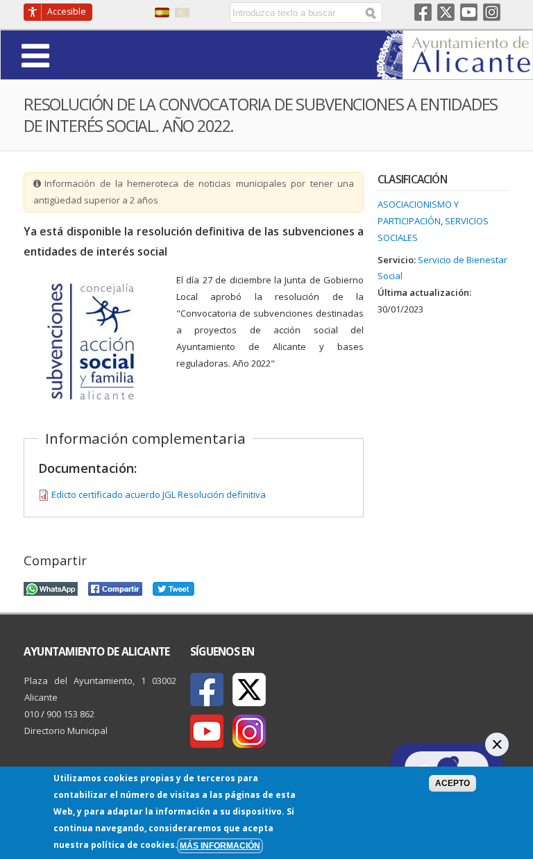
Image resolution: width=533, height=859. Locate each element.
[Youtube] (206, 731)
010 (31, 714)
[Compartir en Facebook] (115, 587)
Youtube (468, 12)
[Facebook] (206, 689)
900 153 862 (70, 714)
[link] (454, 70)
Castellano (162, 12)
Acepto (452, 782)
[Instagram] (249, 731)
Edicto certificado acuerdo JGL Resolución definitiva (158, 494)
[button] (74, 54)
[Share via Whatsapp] (51, 587)
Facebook (423, 12)
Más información (220, 845)
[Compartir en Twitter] (173, 587)
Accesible (66, 11)
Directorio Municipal (66, 730)
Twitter (446, 12)
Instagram (491, 12)
